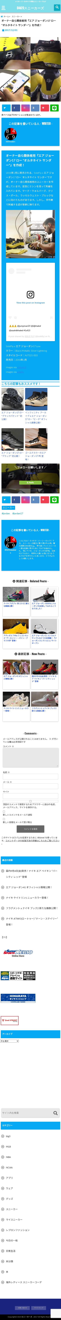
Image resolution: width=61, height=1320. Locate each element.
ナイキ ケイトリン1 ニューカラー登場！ (16, 709)
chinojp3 (21, 367)
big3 (8, 1136)
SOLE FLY (29, 336)
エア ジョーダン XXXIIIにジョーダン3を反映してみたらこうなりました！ (44, 606)
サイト (6, 792)
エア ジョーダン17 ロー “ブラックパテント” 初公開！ (12, 416)
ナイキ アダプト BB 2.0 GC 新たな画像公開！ (16, 605)
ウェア (9, 1188)
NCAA (9, 1167)
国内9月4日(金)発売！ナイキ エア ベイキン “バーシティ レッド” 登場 (44, 678)
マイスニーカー (14, 1220)
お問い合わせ (22, 1308)
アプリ (9, 1178)
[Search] (55, 1113)
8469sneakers (10, 142)
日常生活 (10, 1251)
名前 (6, 772)
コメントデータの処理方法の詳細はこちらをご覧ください (32, 841)
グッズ (9, 1199)
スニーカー (8, 507)
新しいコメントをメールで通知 (17, 815)
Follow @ (30, 473)
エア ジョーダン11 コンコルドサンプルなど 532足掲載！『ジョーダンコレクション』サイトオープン (44, 639)
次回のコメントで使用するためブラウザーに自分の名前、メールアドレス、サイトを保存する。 (30, 806)
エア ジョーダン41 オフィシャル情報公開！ (16, 677)
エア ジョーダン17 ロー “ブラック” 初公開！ (12, 454)
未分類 (9, 1261)
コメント (8, 747)
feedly (31, 483)
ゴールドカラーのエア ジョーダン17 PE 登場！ (35, 456)
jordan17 (18, 513)
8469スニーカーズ (30, 8)
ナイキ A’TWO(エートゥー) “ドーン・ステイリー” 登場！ (32, 922)
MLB (8, 1147)
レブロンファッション (18, 1230)
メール (7, 782)
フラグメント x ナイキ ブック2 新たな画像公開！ (44, 709)
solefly (20, 372)
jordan (6, 513)
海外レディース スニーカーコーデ (24, 1282)
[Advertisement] (30, 1074)
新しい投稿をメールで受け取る (17, 822)
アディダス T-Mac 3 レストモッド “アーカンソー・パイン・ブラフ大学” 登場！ (16, 638)
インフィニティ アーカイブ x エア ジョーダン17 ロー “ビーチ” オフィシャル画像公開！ (36, 418)
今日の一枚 (12, 1240)
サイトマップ (38, 1308)
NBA (8, 1157)
